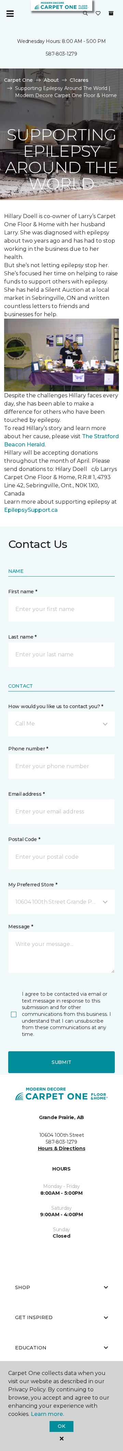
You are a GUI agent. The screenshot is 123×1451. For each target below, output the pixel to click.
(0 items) (111, 13)
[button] (85, 13)
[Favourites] (98, 13)
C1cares (79, 80)
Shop (22, 1287)
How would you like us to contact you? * (55, 706)
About (51, 80)
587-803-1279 (61, 54)
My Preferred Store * (32, 884)
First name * (22, 591)
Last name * (22, 637)
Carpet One (18, 80)
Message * (20, 926)
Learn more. (47, 1414)
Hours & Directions (61, 1148)
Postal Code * (24, 839)
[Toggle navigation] (9, 13)
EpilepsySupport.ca (31, 510)
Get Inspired (34, 1317)
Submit (61, 1062)
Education (30, 1348)
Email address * (26, 794)
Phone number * (28, 748)
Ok (61, 1426)
